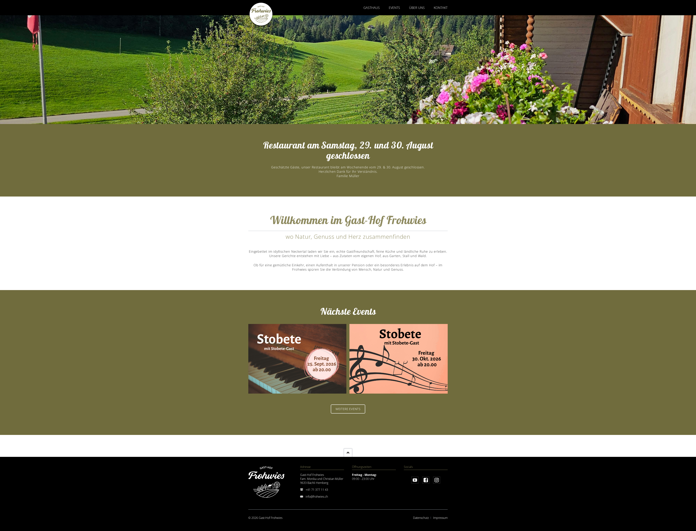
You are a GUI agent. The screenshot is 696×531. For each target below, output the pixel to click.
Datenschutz (421, 518)
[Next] (688, 70)
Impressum (440, 518)
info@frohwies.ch (317, 497)
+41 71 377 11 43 (317, 490)
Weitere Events (348, 409)
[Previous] (8, 70)
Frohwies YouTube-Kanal (415, 480)
